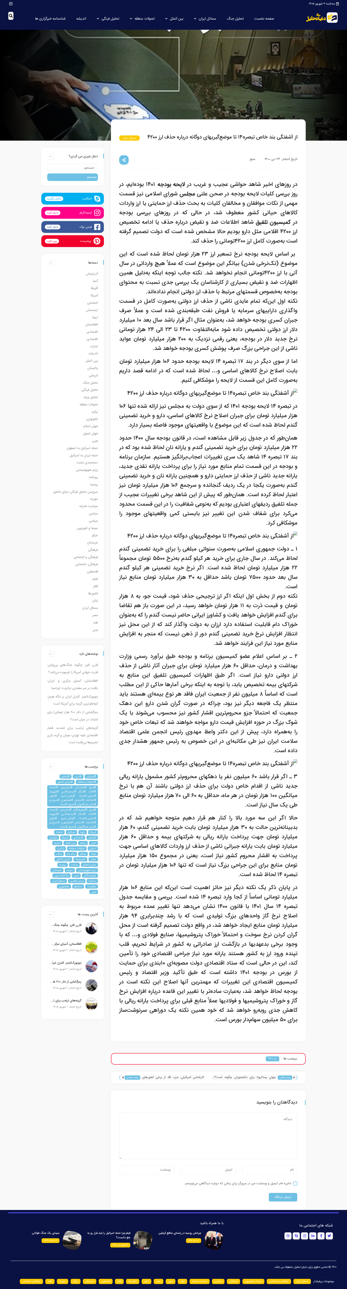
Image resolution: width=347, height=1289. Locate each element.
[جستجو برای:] (72, 168)
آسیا (95, 281)
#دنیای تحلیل (65, 782)
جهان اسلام (90, 426)
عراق (95, 535)
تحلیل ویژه (91, 397)
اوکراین (53, 838)
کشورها (93, 593)
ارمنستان (92, 310)
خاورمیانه (80, 859)
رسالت (74, 865)
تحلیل (93, 848)
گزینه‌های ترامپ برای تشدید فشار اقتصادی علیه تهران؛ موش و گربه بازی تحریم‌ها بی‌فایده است (72, 735)
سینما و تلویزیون (87, 528)
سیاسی (93, 513)
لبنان (95, 601)
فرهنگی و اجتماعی (86, 557)
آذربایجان (92, 274)
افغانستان (91, 324)
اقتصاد (92, 838)
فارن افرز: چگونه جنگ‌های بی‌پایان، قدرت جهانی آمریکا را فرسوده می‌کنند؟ (65, 925)
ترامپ (60, 848)
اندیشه (81, 19)
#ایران (78, 776)
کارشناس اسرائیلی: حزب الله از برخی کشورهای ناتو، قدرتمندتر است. (173, 1077)
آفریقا (94, 288)
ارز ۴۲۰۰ (272, 1059)
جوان (93, 859)
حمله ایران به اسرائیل (84, 455)
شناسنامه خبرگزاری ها (50, 19)
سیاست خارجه (88, 506)
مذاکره (92, 881)
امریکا (65, 838)
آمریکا (94, 295)
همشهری (64, 886)
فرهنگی (93, 550)
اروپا (95, 317)
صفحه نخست (264, 19)
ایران (93, 843)
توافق (83, 854)
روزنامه (93, 477)
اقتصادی (92, 332)
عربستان (92, 543)
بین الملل (176, 19)
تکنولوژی (92, 419)
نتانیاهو (78, 886)
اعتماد (59, 832)
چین (95, 441)
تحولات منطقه (145, 19)
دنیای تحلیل (89, 865)
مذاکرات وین (61, 875)
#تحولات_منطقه (87, 782)
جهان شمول (90, 434)
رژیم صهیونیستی (87, 470)
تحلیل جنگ (235, 19)
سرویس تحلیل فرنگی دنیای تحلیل (75, 492)
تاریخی (93, 375)
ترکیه (95, 412)
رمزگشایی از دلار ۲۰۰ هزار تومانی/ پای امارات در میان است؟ (65, 981)
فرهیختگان (90, 875)
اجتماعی (92, 303)
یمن (95, 630)
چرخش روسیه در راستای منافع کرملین (179, 1233)
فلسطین (92, 572)
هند (95, 623)
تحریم (57, 843)
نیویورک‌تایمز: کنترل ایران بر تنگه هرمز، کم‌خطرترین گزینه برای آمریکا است (65, 963)
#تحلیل (65, 776)
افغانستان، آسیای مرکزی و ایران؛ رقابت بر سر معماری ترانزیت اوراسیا (65, 944)
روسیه (94, 484)
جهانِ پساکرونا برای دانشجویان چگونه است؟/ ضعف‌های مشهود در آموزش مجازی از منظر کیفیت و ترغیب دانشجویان (244, 1077)
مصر (95, 615)
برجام (83, 843)
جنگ (59, 854)
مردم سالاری (77, 881)
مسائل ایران (207, 19)
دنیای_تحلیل (63, 859)
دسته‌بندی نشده (87, 463)
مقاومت (91, 886)
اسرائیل (71, 832)
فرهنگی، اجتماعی (86, 564)
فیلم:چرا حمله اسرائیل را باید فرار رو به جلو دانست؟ (108, 1235)
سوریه (94, 499)
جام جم (71, 854)
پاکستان (92, 368)
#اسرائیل (91, 776)
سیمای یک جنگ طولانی (45, 1233)
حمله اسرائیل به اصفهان (82, 448)
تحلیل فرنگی (110, 19)
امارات (94, 346)
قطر (95, 586)
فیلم (95, 579)
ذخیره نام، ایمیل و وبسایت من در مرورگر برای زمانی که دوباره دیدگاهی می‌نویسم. (238, 1183)
